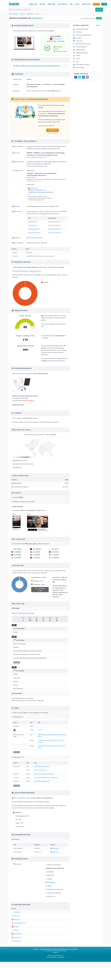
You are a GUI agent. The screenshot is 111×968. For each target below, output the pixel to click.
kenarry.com (17, 941)
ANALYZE (99, 9)
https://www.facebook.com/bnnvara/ (44, 774)
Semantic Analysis (81, 47)
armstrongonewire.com (20, 923)
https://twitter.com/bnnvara (41, 781)
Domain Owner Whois (82, 29)
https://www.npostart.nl (40, 770)
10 (30, 620)
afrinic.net (16, 915)
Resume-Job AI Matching (59, 949)
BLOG (77, 4)
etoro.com (16, 930)
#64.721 (29, 91)
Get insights (44, 324)
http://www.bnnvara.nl (34, 229)
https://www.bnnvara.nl (34, 232)
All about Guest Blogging (46, 949)
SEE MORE (16, 662)
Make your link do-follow (55, 41)
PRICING (42, 4)
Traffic (78, 55)
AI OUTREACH (62, 4)
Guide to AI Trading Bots (72, 949)
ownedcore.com (18, 937)
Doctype (17, 497)
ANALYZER (51, 4)
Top (99, 25)
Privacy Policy (61, 957)
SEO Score (79, 32)
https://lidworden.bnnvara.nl (41, 766)
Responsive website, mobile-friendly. (23, 501)
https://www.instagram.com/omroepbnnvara (46, 777)
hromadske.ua (17, 933)
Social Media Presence (82, 64)
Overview (78, 38)
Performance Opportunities (83, 35)
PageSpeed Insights (82, 53)
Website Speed (80, 50)
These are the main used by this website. (30, 544)
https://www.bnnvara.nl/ (55, 221)
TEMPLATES (33, 4)
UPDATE (99, 18)
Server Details (80, 67)
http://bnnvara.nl (32, 221)
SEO (71, 4)
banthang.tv (17, 912)
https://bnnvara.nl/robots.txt (35, 238)
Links (77, 61)
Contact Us (55, 952)
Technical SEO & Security (83, 44)
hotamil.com (17, 919)
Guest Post (79, 41)
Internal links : (17, 717)
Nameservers (16, 839)
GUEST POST (86, 4)
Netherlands (55, 848)
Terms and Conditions (51, 957)
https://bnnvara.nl (33, 225)
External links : (18, 757)
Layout (78, 58)
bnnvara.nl (57, 39)
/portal (40, 729)
